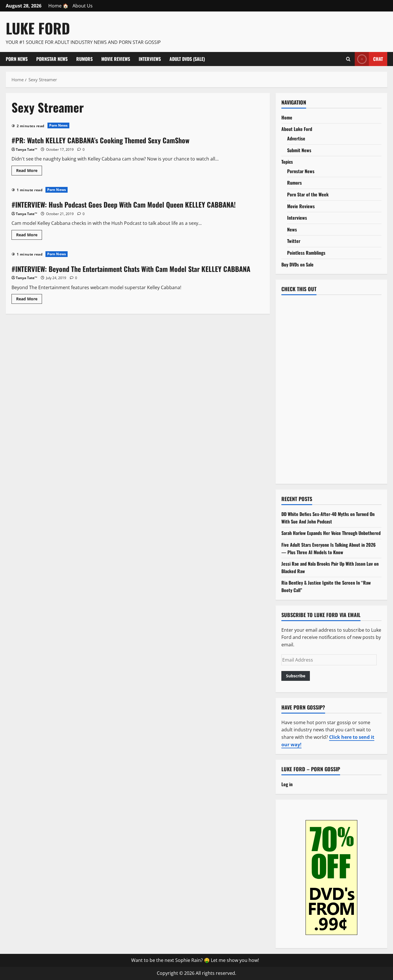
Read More (29, 171)
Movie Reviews (115, 58)
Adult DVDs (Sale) (187, 58)
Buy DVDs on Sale (297, 264)
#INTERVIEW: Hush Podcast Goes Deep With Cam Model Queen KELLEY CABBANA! (124, 204)
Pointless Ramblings (306, 252)
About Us (83, 6)
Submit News (299, 150)
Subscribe (295, 676)
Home (286, 117)
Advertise (296, 138)
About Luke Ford (296, 128)
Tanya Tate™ (26, 149)
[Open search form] (348, 58)
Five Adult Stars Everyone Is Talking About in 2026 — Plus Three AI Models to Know (328, 548)
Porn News (17, 58)
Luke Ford (38, 27)
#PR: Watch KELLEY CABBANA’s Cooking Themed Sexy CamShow (100, 140)
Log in (287, 784)
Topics (287, 161)
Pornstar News (52, 58)
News (292, 229)
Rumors (84, 58)
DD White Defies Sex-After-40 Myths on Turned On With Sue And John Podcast (328, 518)
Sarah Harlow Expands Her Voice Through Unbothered (331, 532)
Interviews (150, 58)
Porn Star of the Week (308, 194)
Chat (378, 58)
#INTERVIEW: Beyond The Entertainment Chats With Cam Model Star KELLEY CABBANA (131, 269)
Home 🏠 (58, 6)
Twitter (293, 240)
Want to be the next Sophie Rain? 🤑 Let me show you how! (195, 960)
